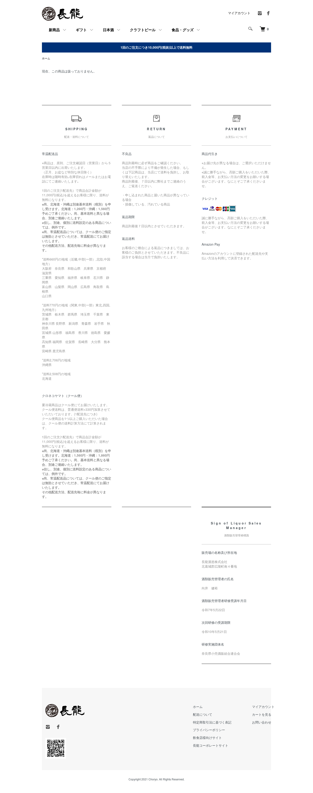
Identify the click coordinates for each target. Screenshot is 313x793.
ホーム (46, 58)
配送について (202, 714)
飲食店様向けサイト (207, 737)
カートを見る (261, 714)
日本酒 (108, 29)
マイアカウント (239, 13)
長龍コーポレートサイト (210, 745)
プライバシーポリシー (209, 729)
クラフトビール (143, 29)
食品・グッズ (183, 29)
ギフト (81, 29)
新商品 (54, 29)
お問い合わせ (261, 722)
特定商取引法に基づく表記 (212, 722)
